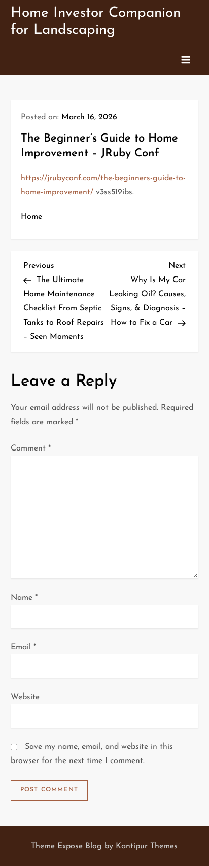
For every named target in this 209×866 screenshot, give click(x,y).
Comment (31, 448)
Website (25, 697)
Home (31, 217)
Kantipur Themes (147, 846)
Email (23, 647)
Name (24, 598)
